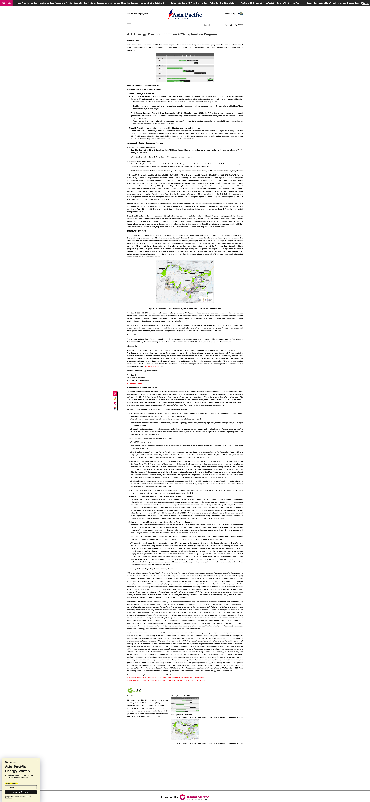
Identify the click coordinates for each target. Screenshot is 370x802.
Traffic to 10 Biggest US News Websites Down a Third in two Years (270, 3)
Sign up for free (20, 792)
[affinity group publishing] (115, 403)
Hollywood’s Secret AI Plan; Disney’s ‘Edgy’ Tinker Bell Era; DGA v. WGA (202, 3)
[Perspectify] (115, 398)
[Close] (38, 760)
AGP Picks (6, 3)
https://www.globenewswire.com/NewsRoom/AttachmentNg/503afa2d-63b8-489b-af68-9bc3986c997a (166, 680)
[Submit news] (115, 393)
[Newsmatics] (115, 408)
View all (365, 3)
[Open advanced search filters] (230, 25)
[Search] (226, 25)
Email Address (11, 783)
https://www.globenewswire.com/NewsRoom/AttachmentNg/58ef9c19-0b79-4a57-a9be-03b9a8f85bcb (166, 678)
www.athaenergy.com (135, 383)
